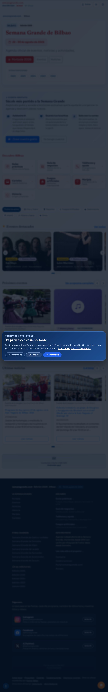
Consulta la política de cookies (74, 348)
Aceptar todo (52, 355)
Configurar (34, 355)
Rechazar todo (15, 355)
